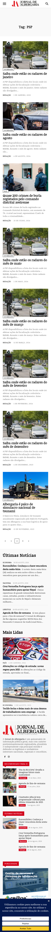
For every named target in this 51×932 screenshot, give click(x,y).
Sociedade (8, 69)
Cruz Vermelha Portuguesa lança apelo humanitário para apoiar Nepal (33, 835)
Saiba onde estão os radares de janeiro (25, 75)
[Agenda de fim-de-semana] (9, 787)
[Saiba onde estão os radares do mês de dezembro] (25, 425)
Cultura (22, 805)
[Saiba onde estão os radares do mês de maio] (25, 242)
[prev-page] (5, 541)
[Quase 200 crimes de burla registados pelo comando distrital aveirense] (25, 177)
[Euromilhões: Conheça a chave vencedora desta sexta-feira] (9, 823)
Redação (7, 95)
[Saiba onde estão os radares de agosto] (25, 116)
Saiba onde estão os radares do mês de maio (25, 261)
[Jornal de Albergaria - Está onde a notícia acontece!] (25, 4)
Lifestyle (7, 609)
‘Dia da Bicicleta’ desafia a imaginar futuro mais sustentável (31, 772)
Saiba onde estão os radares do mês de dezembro (25, 444)
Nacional (7, 583)
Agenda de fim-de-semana (17, 612)
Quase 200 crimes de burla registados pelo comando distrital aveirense (22, 198)
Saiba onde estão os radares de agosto (25, 136)
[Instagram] (9, 757)
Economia (7, 562)
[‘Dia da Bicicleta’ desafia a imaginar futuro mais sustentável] (9, 773)
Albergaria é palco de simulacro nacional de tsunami (19, 507)
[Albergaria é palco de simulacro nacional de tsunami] (25, 486)
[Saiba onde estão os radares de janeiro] (25, 55)
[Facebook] (5, 757)
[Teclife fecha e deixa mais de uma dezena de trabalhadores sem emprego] (25, 691)
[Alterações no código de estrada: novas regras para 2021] (25, 648)
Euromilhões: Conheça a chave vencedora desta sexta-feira (33, 822)
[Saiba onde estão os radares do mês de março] (25, 303)
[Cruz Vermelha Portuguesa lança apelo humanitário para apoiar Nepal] (9, 837)
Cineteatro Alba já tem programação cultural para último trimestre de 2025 (32, 799)
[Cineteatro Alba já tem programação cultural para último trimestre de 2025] (9, 801)
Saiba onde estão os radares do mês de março (25, 322)
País (6, 191)
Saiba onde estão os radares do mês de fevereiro (25, 383)
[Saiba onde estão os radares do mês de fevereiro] (25, 364)
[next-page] (28, 541)
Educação (23, 778)
